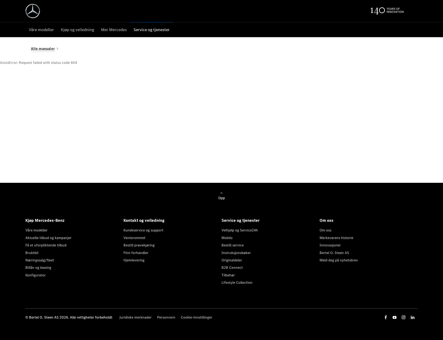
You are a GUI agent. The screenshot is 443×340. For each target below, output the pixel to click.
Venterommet (134, 237)
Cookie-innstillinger (196, 317)
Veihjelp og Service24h (240, 230)
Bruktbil (31, 252)
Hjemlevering (133, 260)
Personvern (166, 317)
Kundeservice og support (143, 230)
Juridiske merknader (135, 317)
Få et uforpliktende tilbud (45, 245)
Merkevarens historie (336, 237)
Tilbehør (228, 275)
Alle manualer (43, 48)
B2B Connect (232, 267)
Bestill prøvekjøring (139, 245)
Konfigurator (35, 275)
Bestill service (233, 245)
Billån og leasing (38, 267)
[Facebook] (386, 317)
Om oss (325, 230)
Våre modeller (36, 230)
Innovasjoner (330, 245)
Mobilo (227, 237)
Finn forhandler (135, 252)
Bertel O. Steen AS (334, 252)
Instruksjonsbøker (236, 252)
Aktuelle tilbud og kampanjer (48, 237)
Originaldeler (232, 260)
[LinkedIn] (412, 317)
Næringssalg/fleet (39, 260)
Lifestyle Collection (237, 282)
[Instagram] (403, 317)
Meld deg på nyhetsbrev (339, 260)
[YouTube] (394, 317)
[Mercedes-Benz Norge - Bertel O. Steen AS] (32, 11)
